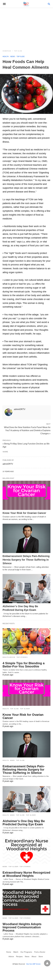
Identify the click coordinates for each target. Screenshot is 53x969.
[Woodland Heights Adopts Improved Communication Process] (26, 902)
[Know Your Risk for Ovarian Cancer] (26, 495)
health (6, 56)
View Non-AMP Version (33, 964)
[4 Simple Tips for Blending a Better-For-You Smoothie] (26, 641)
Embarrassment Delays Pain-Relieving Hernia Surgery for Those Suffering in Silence (26, 560)
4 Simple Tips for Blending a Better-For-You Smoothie (24, 664)
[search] (48, 3)
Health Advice (9, 657)
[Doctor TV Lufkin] (26, 4)
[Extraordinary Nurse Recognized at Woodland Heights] (26, 851)
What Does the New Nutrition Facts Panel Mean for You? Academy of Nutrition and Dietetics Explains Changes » (27, 430)
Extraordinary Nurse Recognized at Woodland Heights (26, 874)
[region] (26, 27)
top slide (18, 51)
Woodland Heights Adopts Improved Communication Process (22, 927)
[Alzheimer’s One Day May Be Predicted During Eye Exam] (26, 588)
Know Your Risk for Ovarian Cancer (24, 513)
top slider (25, 708)
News (12, 56)
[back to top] (47, 963)
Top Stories (22, 657)
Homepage (7, 51)
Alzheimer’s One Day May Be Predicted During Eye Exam (24, 822)
